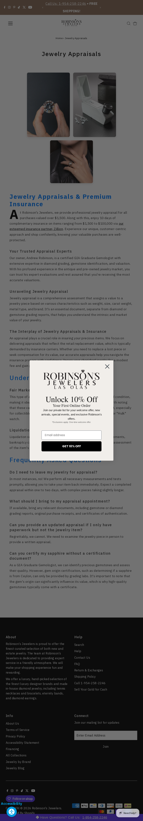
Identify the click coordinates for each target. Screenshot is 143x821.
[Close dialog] (107, 366)
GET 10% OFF (71, 446)
